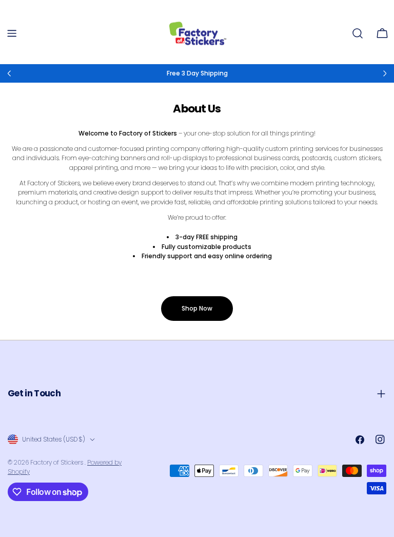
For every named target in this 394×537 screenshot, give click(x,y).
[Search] (357, 33)
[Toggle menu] (12, 33)
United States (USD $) (53, 439)
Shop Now (197, 308)
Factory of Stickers (57, 462)
